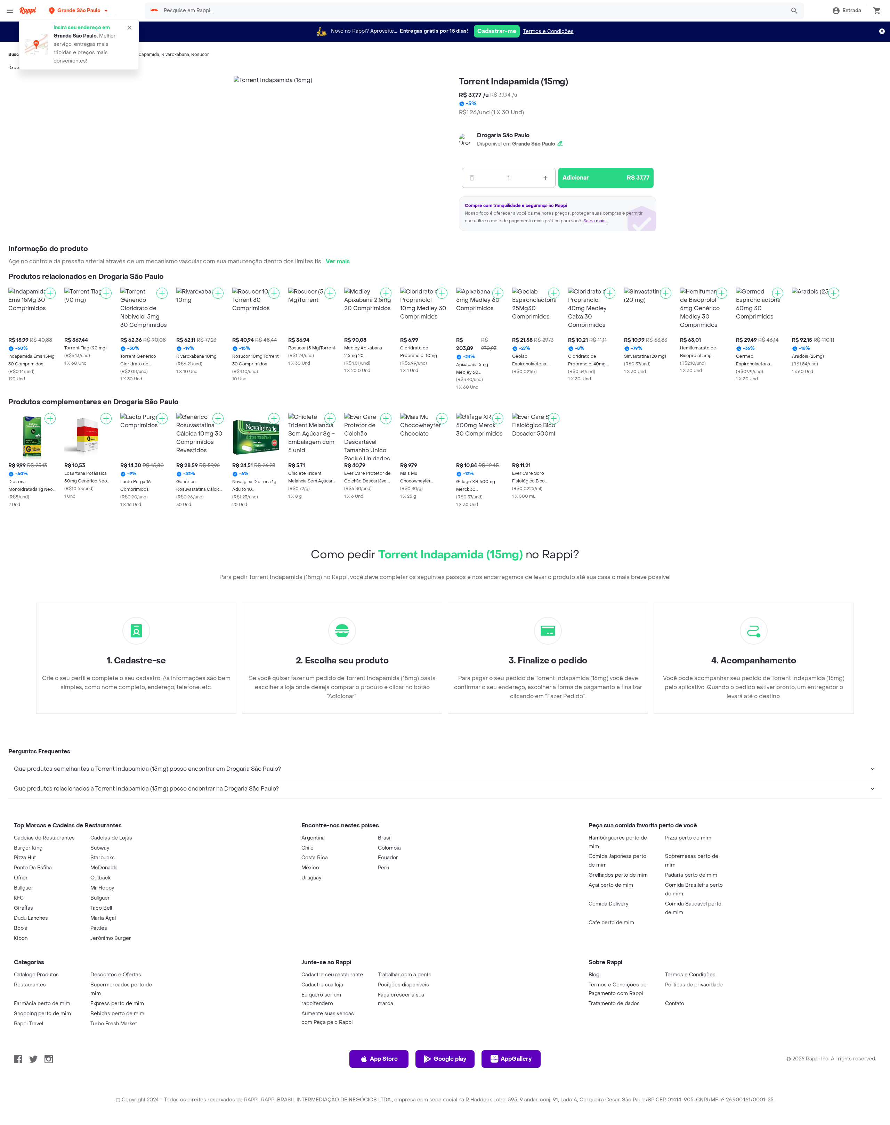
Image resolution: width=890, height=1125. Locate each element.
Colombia (389, 848)
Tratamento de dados (614, 1003)
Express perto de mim (117, 1003)
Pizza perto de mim (688, 838)
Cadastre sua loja (322, 985)
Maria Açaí (103, 918)
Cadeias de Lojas (111, 838)
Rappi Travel (28, 1023)
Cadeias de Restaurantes (44, 838)
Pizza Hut (25, 857)
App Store (384, 1058)
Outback (100, 878)
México (310, 868)
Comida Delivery (608, 904)
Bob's (20, 928)
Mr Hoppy (102, 888)
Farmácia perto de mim (42, 1003)
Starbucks (102, 857)
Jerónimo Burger (110, 938)
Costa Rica (314, 857)
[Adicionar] (50, 293)
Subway (99, 848)
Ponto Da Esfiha (33, 868)
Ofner (21, 878)
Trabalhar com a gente (404, 974)
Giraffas (23, 908)
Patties (98, 928)
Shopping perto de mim (42, 1013)
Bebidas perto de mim (117, 1013)
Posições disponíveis (403, 985)
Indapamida (147, 54)
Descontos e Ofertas (115, 974)
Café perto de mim (611, 922)
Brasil (384, 838)
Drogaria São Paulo (503, 135)
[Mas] (545, 178)
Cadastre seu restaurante (332, 974)
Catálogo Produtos (36, 974)
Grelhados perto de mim (618, 875)
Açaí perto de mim (611, 885)
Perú (383, 868)
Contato (674, 1003)
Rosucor (200, 54)
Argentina (313, 838)
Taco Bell (101, 908)
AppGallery (516, 1058)
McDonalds (104, 868)
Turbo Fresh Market (113, 1023)
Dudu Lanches (31, 918)
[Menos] (472, 178)
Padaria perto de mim (691, 875)
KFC (19, 898)
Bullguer (23, 888)
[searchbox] (472, 10)
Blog (594, 974)
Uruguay (311, 878)
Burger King (28, 848)
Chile (307, 848)
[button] (79, 10)
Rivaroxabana (175, 54)
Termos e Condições (548, 31)
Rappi (14, 67)
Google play (450, 1058)
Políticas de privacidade (694, 985)
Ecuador (388, 857)
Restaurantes (30, 985)
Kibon (20, 938)
